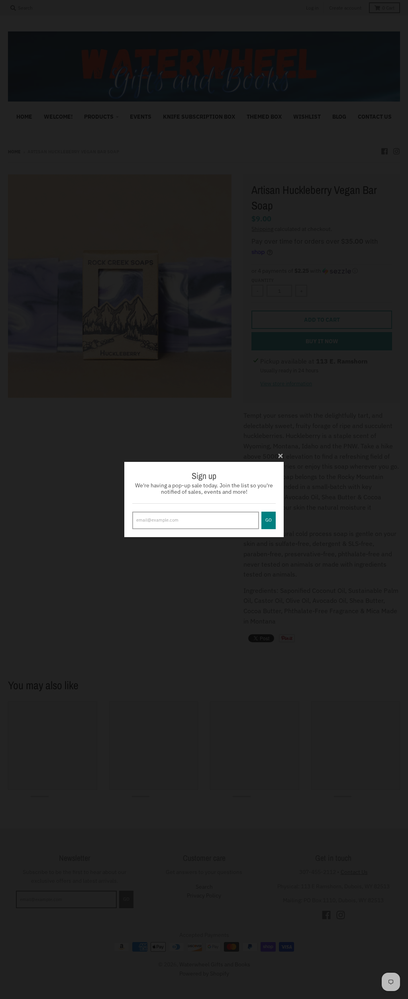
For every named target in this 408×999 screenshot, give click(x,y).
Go (268, 520)
